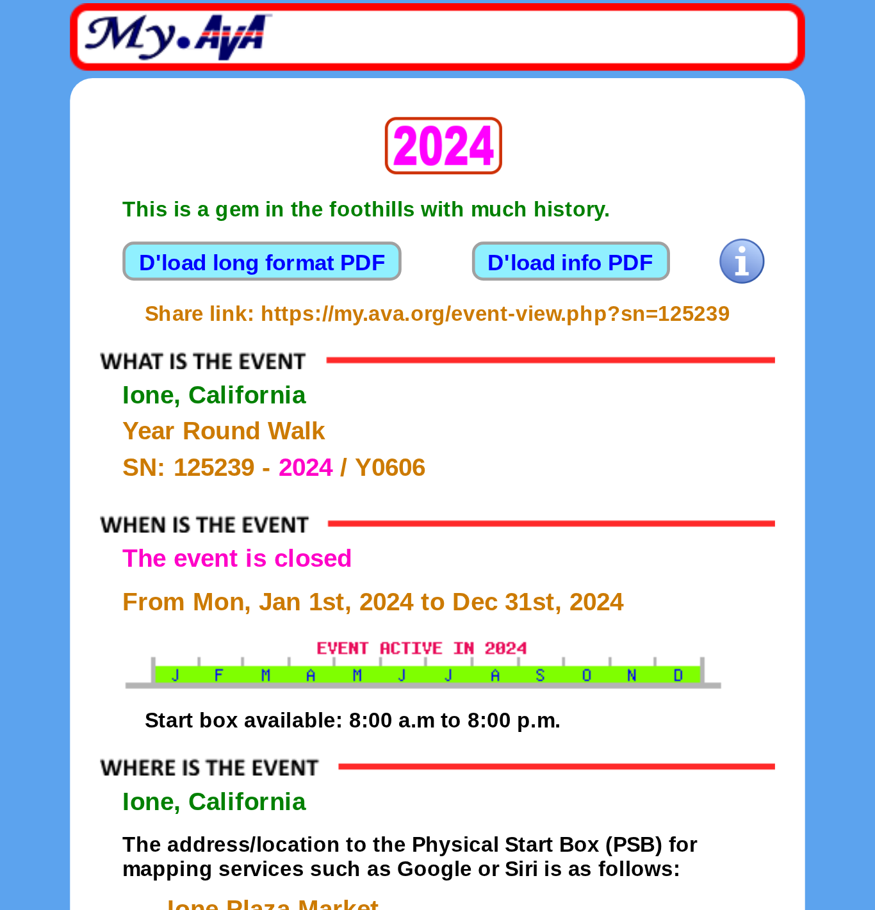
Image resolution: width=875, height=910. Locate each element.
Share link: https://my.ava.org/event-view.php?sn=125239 (437, 313)
